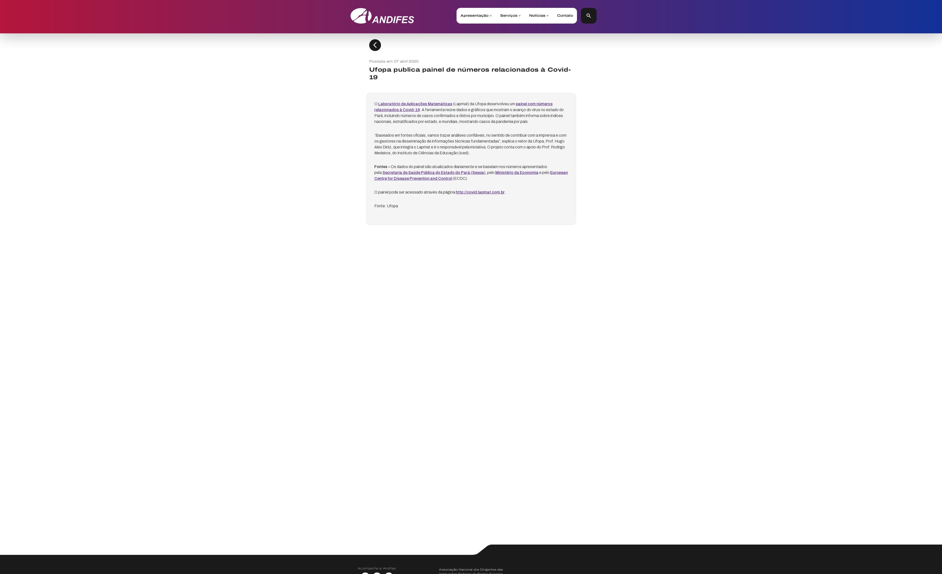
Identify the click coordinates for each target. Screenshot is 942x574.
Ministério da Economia (516, 172)
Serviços (508, 15)
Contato (565, 15)
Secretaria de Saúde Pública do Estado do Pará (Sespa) (433, 172)
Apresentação (474, 15)
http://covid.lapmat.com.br (480, 192)
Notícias (537, 15)
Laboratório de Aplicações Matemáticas (415, 104)
